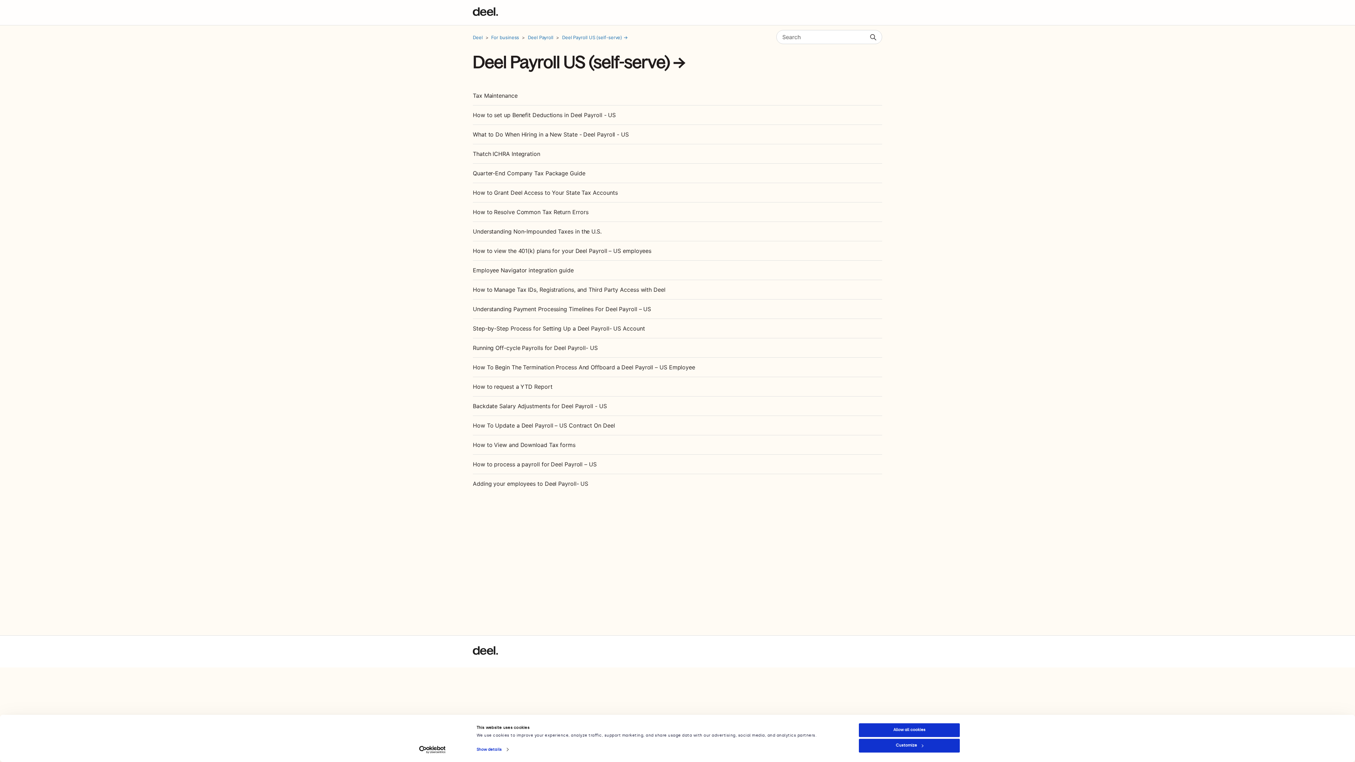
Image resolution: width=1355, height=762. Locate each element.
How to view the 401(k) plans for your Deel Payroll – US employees (562, 250)
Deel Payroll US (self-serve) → (595, 37)
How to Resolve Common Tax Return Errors (531, 212)
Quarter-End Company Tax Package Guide (529, 173)
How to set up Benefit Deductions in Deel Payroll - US (544, 115)
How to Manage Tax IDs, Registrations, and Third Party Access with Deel (569, 289)
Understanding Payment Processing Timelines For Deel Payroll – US (562, 309)
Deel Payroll (540, 37)
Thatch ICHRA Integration (506, 153)
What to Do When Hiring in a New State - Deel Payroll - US (551, 134)
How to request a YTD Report (513, 386)
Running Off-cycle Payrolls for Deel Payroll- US (535, 347)
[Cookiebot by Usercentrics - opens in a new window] (432, 750)
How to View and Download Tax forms (524, 444)
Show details (489, 749)
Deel (478, 37)
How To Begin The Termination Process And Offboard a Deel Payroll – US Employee (584, 367)
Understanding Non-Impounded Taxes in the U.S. (537, 231)
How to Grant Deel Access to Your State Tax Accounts (545, 192)
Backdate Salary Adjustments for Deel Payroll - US (540, 406)
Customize (906, 745)
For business (505, 37)
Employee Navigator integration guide (523, 270)
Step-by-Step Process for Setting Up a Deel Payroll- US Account (559, 328)
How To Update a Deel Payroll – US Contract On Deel (544, 425)
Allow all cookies (909, 729)
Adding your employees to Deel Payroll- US (530, 483)
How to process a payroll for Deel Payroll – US (535, 464)
